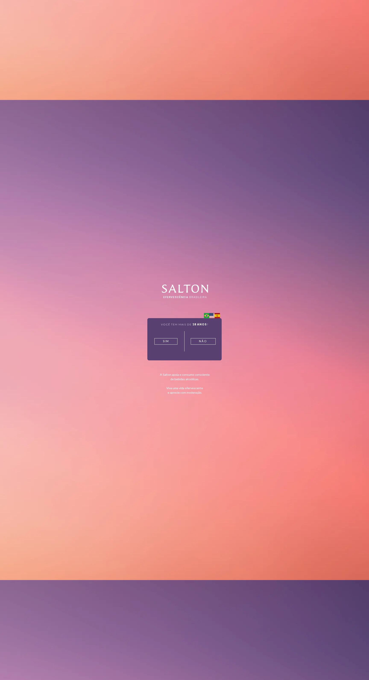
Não (203, 341)
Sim (166, 341)
